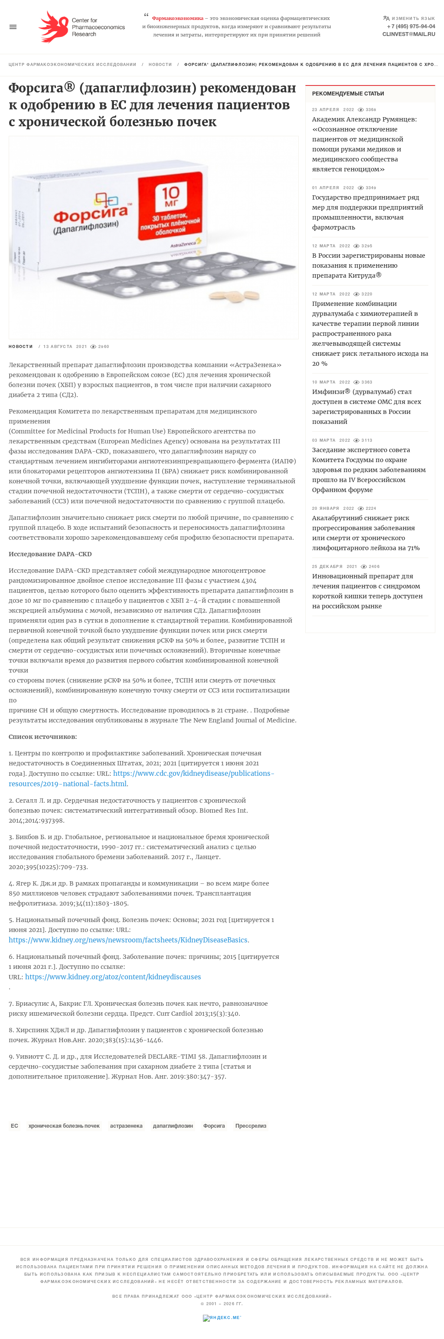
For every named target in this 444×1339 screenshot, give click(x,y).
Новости (160, 65)
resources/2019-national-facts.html (68, 784)
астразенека (126, 1126)
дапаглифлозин (173, 1126)
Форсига (214, 1126)
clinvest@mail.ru (408, 34)
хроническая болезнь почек (64, 1126)
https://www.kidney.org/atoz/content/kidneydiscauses (113, 977)
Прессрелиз (250, 1126)
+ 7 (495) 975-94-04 (411, 26)
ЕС (14, 1126)
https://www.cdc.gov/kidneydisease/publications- (194, 773)
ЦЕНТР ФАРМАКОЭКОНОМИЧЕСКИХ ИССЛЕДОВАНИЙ (73, 65)
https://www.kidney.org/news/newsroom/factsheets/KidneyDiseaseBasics (128, 940)
